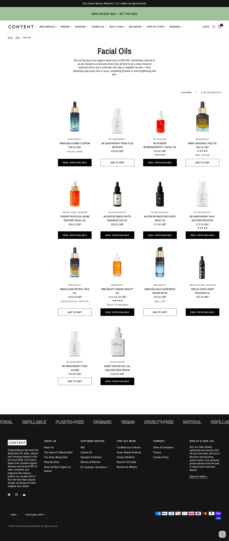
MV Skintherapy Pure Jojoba (74, 368)
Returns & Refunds (90, 462)
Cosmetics (97, 26)
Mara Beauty (74, 139)
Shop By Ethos (155, 26)
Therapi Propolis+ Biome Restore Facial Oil (75, 218)
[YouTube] (26, 495)
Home (10, 37)
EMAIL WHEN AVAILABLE (75, 162)
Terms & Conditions (163, 447)
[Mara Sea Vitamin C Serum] (74, 116)
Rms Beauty (117, 285)
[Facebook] (11, 494)
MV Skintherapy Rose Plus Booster (117, 145)
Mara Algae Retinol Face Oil (75, 291)
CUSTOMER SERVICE (93, 441)
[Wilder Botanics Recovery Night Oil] (160, 189)
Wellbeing (135, 26)
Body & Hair (116, 26)
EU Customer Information (94, 467)
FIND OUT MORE (126, 441)
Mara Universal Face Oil (202, 143)
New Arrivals (47, 26)
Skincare (80, 26)
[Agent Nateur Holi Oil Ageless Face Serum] (117, 339)
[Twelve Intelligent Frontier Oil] (202, 262)
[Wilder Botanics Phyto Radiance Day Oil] (117, 189)
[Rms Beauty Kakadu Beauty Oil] (117, 262)
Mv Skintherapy (117, 139)
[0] (219, 27)
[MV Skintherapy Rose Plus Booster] (117, 116)
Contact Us (86, 452)
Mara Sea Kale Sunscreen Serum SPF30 (160, 291)
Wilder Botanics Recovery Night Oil (160, 218)
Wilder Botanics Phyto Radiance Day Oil (117, 218)
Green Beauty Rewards (129, 452)
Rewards (175, 26)
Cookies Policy (161, 457)
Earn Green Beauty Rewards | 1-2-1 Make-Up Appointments (114, 3)
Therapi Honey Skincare (75, 212)
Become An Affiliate (127, 467)
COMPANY (159, 441)
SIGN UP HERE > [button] (199, 476)
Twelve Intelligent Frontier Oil (202, 291)
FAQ (83, 447)
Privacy (157, 452)
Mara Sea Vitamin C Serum (75, 143)
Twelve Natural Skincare (202, 285)
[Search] (214, 27)
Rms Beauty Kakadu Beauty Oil (117, 291)
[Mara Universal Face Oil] (202, 116)
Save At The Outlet (126, 462)
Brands (65, 26)
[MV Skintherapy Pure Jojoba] (74, 339)
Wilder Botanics (117, 212)
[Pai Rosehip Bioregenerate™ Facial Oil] (160, 116)
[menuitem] (48, 26)
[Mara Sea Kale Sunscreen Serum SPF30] (160, 262)
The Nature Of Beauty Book (58, 452)
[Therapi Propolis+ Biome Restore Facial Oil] (74, 189)
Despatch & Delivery (91, 457)
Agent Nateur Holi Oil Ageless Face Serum (117, 368)
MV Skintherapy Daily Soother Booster (202, 218)
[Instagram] (18, 494)
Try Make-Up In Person (129, 447)
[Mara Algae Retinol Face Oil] (74, 262)
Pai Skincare (160, 139)
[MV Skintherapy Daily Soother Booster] (202, 189)
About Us (49, 447)
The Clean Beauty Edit (55, 457)
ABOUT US (50, 441)
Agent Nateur (117, 362)
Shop (18, 37)
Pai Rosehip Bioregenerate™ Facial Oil (160, 145)
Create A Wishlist (126, 457)
